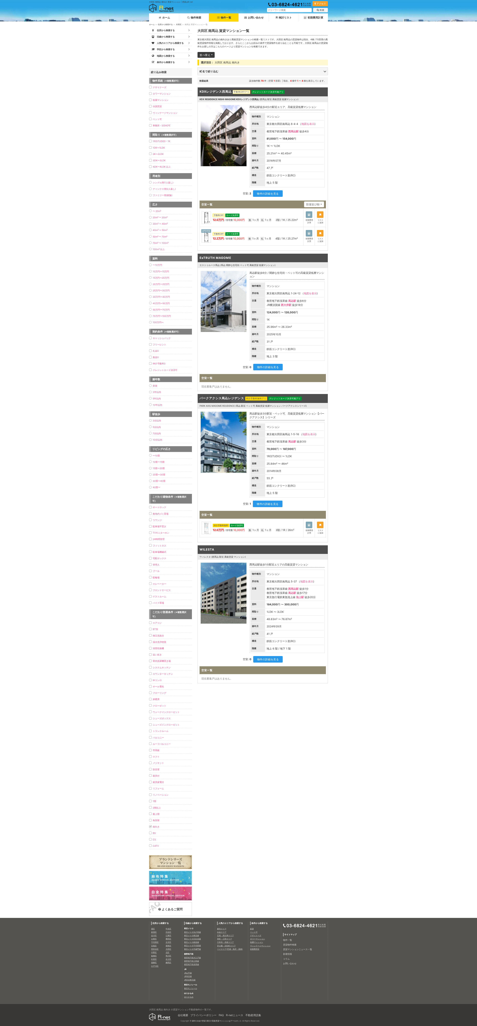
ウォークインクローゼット (166, 712)
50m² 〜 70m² (160, 236)
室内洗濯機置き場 (162, 661)
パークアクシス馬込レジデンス (222, 398)
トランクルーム (160, 731)
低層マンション (160, 100)
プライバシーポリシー (203, 1015)
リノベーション (160, 794)
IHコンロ (157, 680)
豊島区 (168, 946)
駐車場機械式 (159, 552)
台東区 (154, 939)
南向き (156, 826)
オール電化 (158, 686)
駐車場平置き (159, 526)
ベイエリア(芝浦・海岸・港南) (230, 949)
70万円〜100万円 (162, 316)
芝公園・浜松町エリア (226, 946)
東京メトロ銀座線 (191, 942)
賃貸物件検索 (289, 944)
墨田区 (168, 939)
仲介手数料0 (159, 363)
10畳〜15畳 (159, 462)
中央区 (168, 929)
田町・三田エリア (224, 939)
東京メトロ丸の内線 (192, 932)
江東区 (168, 935)
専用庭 (156, 750)
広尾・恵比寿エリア (225, 935)
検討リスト (285, 17)
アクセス (321, 3)
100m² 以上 (159, 249)
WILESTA (207, 549)
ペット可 (157, 119)
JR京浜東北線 (189, 980)
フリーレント (159, 344)
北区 (167, 952)
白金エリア (221, 932)
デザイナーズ (159, 87)
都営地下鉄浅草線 (191, 964)
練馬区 (168, 962)
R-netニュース (234, 1015)
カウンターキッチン (163, 673)
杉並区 (154, 959)
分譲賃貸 (157, 106)
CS (154, 839)
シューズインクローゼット (166, 724)
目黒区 (154, 946)
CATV (156, 845)
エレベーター (159, 583)
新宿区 (154, 932)
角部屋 (156, 820)
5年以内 (157, 398)
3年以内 (157, 392)
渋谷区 (168, 932)
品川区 (154, 935)
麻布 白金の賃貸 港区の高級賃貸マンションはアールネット (217, 1021)
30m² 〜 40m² (160, 223)
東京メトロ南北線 (191, 935)
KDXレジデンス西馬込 (216, 91)
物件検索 (196, 17)
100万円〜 (158, 322)
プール (156, 571)
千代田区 (155, 942)
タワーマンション (162, 93)
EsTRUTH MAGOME (215, 258)
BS (154, 833)
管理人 (156, 564)
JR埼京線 (188, 976)
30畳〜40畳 (159, 481)
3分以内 (157, 420)
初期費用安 (254, 949)
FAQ (221, 1015)
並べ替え (205, 54)
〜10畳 (156, 455)
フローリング (159, 692)
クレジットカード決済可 (165, 370)
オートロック (159, 507)
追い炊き (157, 654)
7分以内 (157, 433)
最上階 (156, 814)
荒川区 (168, 956)
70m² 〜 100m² (161, 243)
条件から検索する (259, 923)
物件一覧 (226, 17)
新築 (155, 385)
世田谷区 (155, 949)
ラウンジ (157, 520)
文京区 (168, 942)
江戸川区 (155, 966)
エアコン (157, 622)
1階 (154, 801)
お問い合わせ (256, 17)
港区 (153, 929)
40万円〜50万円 (161, 303)
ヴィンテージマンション (165, 112)
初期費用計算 (315, 17)
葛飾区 (154, 962)
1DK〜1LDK (159, 147)
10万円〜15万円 (161, 271)
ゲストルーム (159, 596)
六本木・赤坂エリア (225, 942)
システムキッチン (162, 667)
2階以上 (157, 807)
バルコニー (158, 737)
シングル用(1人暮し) (163, 182)
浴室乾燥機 (158, 648)
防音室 (156, 769)
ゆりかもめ (188, 997)
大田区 (178, 24)
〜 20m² (157, 211)
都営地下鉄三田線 (191, 961)
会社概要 (183, 1015)
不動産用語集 (253, 1015)
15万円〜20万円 (161, 277)
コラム (286, 958)
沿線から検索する (193, 923)
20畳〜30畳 (159, 474)
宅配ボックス (159, 558)
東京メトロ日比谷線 (192, 939)
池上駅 (300, 597)
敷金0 (156, 357)
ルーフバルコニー (162, 744)
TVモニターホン (161, 532)
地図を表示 (308, 123)
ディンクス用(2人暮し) (164, 188)
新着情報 (287, 954)
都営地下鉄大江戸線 (192, 957)
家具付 (156, 775)
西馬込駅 (293, 131)
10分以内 (157, 439)
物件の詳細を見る (268, 193)
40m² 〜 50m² (160, 230)
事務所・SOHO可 (161, 125)
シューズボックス (162, 718)
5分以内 (157, 427)
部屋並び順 (313, 204)
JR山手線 (188, 973)
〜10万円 (157, 265)
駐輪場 (156, 577)
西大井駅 (286, 304)
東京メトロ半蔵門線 (192, 949)
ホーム (166, 17)
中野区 (154, 952)
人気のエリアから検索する (230, 923)
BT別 (155, 629)
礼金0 (156, 350)
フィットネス (159, 545)
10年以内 (157, 405)
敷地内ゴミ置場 (160, 513)
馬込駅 (292, 300)
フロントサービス (162, 590)
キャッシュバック (162, 338)
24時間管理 (159, 539)
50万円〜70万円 (161, 309)
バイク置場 (158, 602)
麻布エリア (221, 929)
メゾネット (158, 763)
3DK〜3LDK (159, 160)
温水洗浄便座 (159, 642)
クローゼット (159, 705)
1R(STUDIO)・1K (161, 141)
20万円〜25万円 (161, 284)
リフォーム (158, 788)
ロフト (156, 756)
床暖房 (156, 699)
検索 (322, 10)
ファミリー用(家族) (162, 195)
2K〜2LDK (158, 154)
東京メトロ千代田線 (192, 945)
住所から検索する (165, 24)
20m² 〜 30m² (160, 217)
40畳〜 (156, 487)
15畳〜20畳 (159, 468)
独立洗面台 (158, 635)
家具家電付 (158, 782)
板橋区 (154, 956)
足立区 (168, 959)
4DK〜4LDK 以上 (162, 166)
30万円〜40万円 (161, 296)
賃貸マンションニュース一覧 (297, 949)
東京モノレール (190, 988)
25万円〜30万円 (161, 290)
